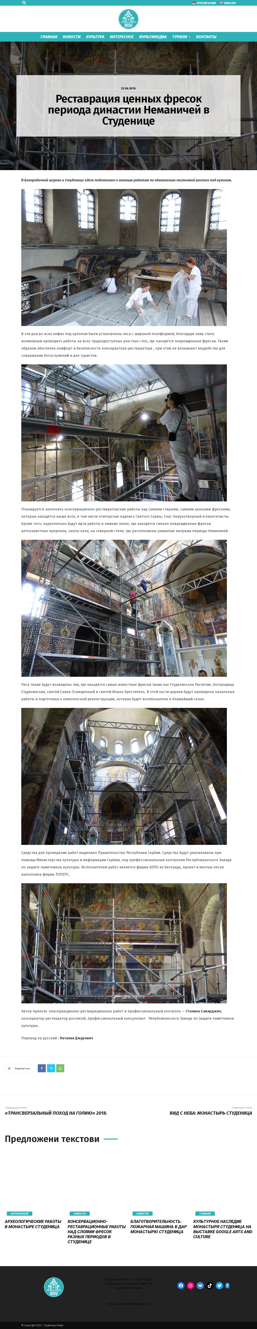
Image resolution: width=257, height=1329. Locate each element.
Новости (72, 36)
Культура (95, 36)
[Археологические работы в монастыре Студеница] (34, 1182)
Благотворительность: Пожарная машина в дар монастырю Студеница (159, 1226)
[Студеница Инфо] (128, 19)
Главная (49, 36)
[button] (24, 2)
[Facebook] (42, 1068)
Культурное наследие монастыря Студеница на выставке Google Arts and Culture (222, 1229)
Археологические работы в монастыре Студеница (33, 1224)
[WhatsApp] (60, 1068)
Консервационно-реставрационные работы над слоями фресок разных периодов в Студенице (97, 1231)
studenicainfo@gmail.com (133, 1304)
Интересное (122, 36)
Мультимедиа (153, 36)
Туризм (179, 36)
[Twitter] (51, 1068)
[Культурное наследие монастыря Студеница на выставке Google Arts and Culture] (222, 1182)
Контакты (206, 36)
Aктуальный (19, 1213)
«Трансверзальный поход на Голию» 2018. (56, 1113)
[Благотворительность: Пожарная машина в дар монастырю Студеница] (160, 1182)
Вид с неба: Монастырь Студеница (211, 1113)
